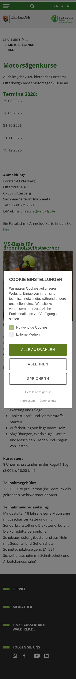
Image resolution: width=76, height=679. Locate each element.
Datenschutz (47, 400)
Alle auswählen (38, 349)
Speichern (38, 378)
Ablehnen (38, 364)
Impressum (27, 400)
